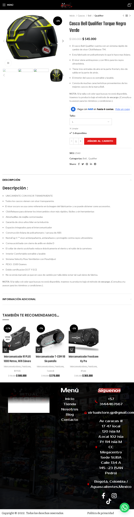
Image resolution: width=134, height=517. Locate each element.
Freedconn (26, 367)
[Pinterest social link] (87, 164)
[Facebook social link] (79, 164)
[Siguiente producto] (130, 15)
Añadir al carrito (100, 141)
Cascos (81, 15)
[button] (39, 349)
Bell (90, 15)
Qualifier (99, 15)
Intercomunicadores (12, 367)
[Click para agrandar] (8, 63)
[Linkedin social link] (91, 164)
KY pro (83, 371)
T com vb (50, 371)
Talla (72, 115)
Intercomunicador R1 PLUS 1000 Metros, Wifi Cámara (17, 359)
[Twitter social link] (83, 164)
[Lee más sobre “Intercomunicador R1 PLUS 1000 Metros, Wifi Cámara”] (5, 349)
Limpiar (75, 128)
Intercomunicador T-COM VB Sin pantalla (50, 359)
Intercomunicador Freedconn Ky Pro (83, 359)
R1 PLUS (17, 371)
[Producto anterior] (123, 15)
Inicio (72, 15)
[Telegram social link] (95, 164)
